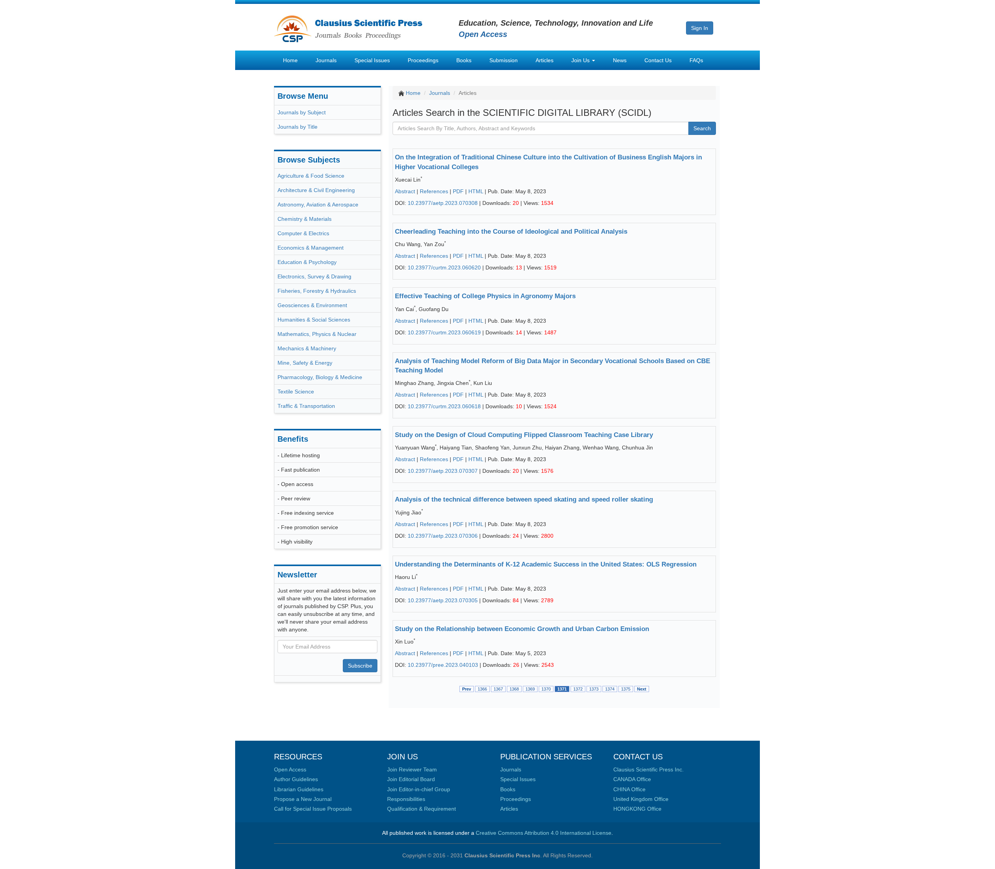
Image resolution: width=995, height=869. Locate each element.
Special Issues (372, 60)
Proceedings (423, 60)
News (620, 60)
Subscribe (360, 666)
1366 (482, 689)
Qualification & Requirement (421, 809)
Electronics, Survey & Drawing (314, 276)
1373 (594, 689)
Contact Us (658, 60)
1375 (625, 689)
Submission (503, 60)
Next (641, 689)
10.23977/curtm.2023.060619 (444, 332)
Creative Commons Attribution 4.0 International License (543, 833)
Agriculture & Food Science (311, 176)
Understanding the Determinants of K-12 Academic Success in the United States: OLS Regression (545, 564)
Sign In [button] (699, 28)
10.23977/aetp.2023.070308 (443, 203)
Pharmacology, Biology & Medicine (320, 377)
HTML (475, 191)
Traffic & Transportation (306, 406)
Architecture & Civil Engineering (316, 190)
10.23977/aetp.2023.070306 (443, 536)
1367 (498, 689)
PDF (458, 191)
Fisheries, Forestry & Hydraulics (317, 291)
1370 (546, 689)
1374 (609, 689)
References (434, 191)
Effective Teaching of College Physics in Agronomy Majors (485, 296)
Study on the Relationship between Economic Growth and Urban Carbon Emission (522, 629)
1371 (562, 689)
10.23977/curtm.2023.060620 (444, 267)
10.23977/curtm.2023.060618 (444, 406)
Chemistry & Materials (305, 219)
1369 (530, 689)
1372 (578, 689)
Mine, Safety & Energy (305, 363)
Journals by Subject (302, 112)
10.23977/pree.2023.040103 (443, 665)
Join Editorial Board (411, 779)
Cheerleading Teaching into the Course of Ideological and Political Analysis (511, 231)
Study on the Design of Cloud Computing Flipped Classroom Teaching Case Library (524, 435)
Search (702, 128)
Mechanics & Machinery (307, 348)
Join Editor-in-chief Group (418, 789)
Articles (544, 60)
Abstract (405, 191)
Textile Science (296, 391)
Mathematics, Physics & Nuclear (317, 334)
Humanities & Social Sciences (314, 319)
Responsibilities (406, 799)
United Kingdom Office (641, 799)
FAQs (696, 60)
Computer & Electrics (303, 233)
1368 (514, 689)
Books (463, 60)
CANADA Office (632, 779)
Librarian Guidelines (298, 789)
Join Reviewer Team (412, 769)
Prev (466, 689)
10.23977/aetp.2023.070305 (443, 600)
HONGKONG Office (637, 809)
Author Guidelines (296, 779)
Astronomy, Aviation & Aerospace (318, 204)
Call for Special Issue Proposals (313, 809)
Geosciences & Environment (312, 305)
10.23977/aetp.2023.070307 (443, 471)
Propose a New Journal (303, 799)
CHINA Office (629, 789)
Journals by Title (298, 127)
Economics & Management (311, 248)
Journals (326, 60)
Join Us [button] (581, 60)
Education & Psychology (307, 262)
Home (290, 60)
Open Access (290, 769)
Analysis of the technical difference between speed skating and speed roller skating (524, 499)
